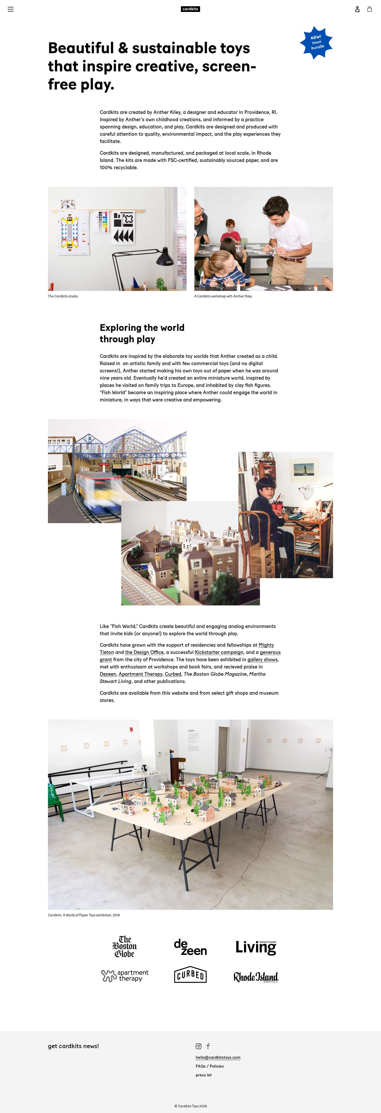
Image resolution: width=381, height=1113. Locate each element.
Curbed (173, 674)
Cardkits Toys (188, 1106)
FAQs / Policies (210, 1066)
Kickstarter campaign (219, 652)
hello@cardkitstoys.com (218, 1057)
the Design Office (144, 652)
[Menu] (12, 9)
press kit (204, 1075)
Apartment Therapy (140, 674)
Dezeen (108, 674)
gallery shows (263, 660)
